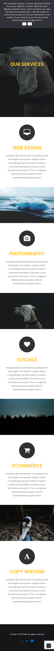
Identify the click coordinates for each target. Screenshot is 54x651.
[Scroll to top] (49, 645)
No (30, 24)
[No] (50, 14)
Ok (24, 24)
